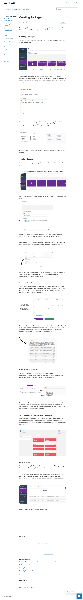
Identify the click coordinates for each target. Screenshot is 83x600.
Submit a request (48, 554)
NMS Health (7, 9)
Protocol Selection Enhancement (9, 54)
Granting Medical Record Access (8, 29)
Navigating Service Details (9, 24)
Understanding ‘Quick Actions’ (10, 46)
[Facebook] (20, 536)
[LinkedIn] (24, 536)
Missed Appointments (10, 58)
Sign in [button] (75, 2)
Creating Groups (8, 38)
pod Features (26, 9)
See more (6, 61)
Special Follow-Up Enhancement (9, 19)
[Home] (10, 2)
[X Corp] (22, 536)
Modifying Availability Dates (9, 34)
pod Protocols (7, 50)
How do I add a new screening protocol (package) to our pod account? (37, 561)
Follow (63, 22)
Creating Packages (9, 41)
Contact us (69, 2)
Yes (38, 546)
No (47, 546)
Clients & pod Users (16, 9)
